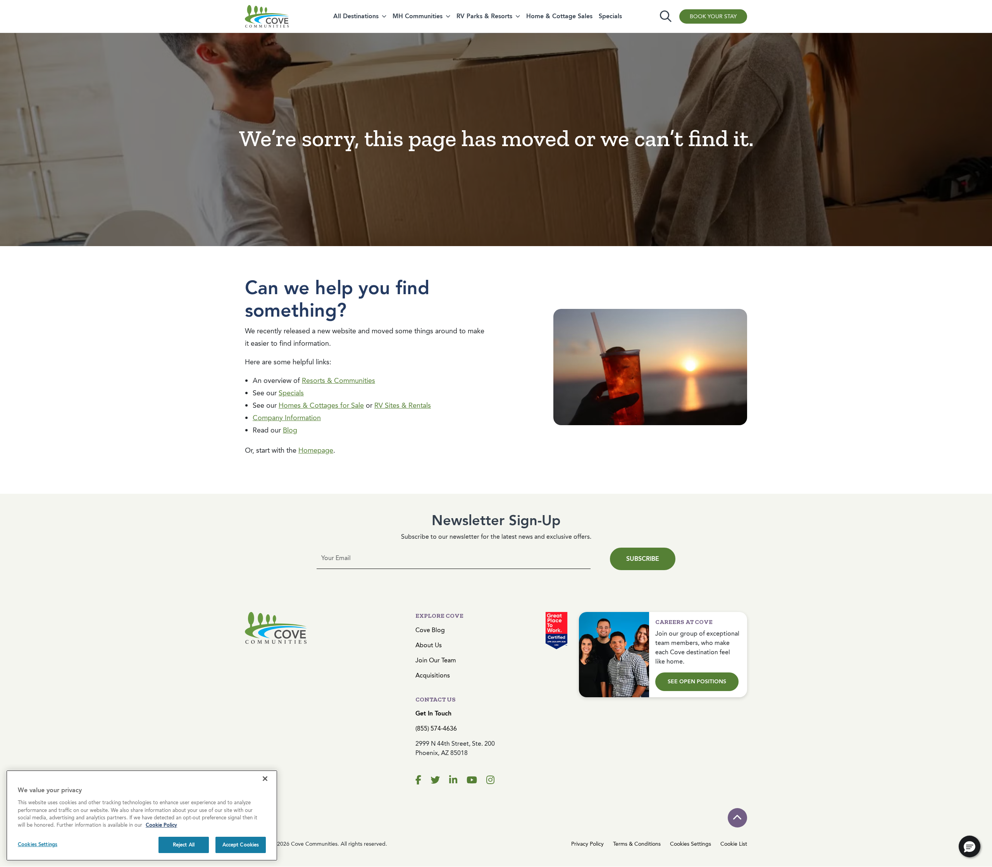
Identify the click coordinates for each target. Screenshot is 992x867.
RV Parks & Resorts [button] (484, 16)
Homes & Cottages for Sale (321, 405)
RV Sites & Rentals (402, 405)
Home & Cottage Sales (559, 16)
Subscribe (642, 559)
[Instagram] (490, 780)
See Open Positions (697, 681)
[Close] (265, 778)
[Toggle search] (666, 16)
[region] (141, 815)
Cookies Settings (690, 844)
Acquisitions (432, 675)
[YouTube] (472, 780)
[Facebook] (418, 780)
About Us (428, 645)
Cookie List (733, 844)
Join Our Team (435, 660)
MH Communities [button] (418, 16)
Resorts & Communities (338, 380)
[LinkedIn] (453, 780)
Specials (610, 16)
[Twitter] (435, 780)
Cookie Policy (161, 825)
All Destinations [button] (356, 16)
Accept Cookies (240, 844)
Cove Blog (430, 630)
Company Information (287, 417)
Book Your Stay (713, 16)
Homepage (315, 450)
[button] (969, 846)
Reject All (184, 844)
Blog (290, 430)
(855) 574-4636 (436, 728)
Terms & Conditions (637, 844)
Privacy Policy (587, 844)
